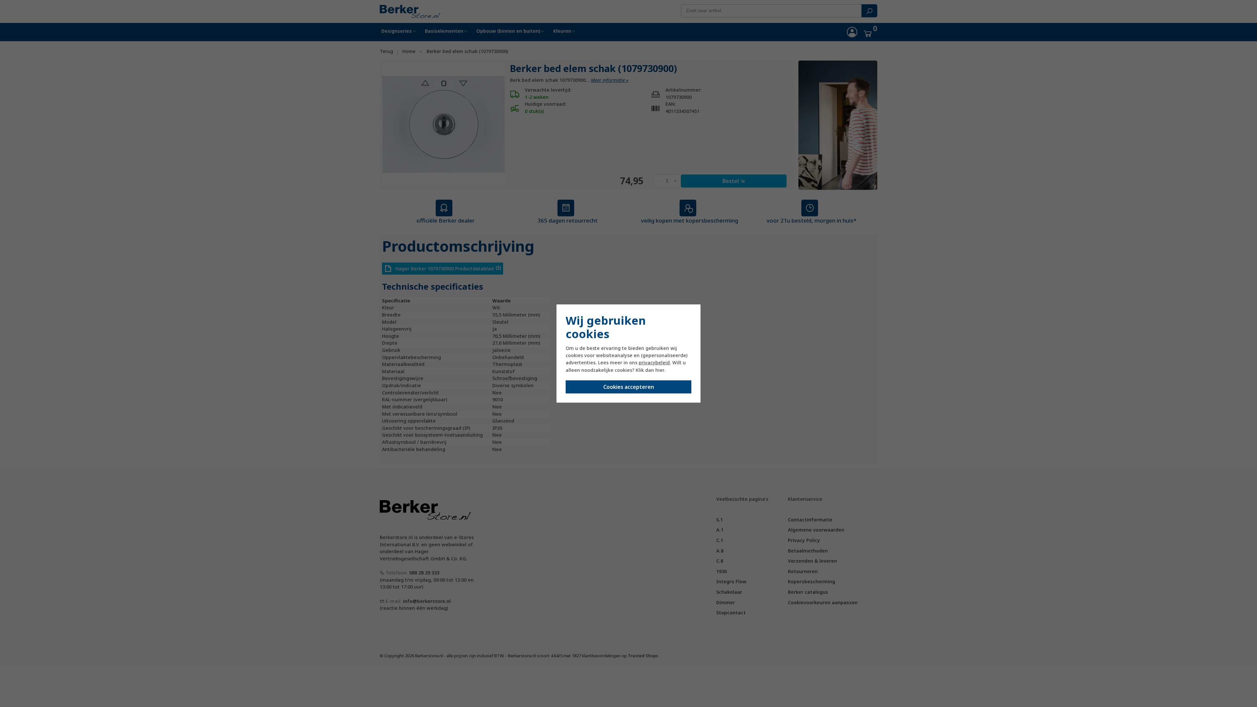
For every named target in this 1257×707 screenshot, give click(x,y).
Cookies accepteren (628, 386)
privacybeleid (654, 362)
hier (660, 370)
